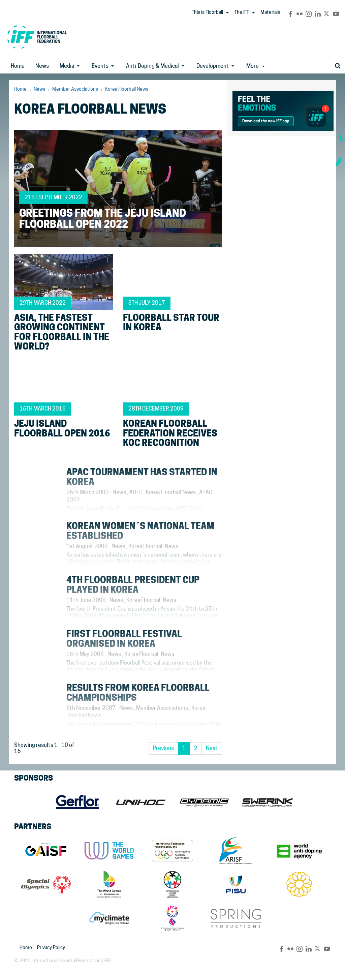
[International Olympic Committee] (172, 851)
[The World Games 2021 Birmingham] (109, 884)
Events (100, 66)
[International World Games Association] (109, 851)
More (252, 66)
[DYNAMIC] (204, 802)
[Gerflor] (77, 802)
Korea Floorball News (126, 89)
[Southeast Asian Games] (299, 884)
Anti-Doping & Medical (152, 66)
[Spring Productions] (236, 918)
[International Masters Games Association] (172, 884)
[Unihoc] (140, 802)
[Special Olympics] (45, 884)
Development (212, 66)
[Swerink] (267, 802)
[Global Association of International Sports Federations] (45, 851)
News (42, 66)
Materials (270, 12)
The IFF (241, 12)
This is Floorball (207, 12)
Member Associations (75, 89)
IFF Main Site (37, 37)
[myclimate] (109, 918)
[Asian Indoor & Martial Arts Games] (172, 918)
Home (18, 66)
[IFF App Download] (283, 110)
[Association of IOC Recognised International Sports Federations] (236, 851)
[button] (227, 13)
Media (67, 66)
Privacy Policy (51, 947)
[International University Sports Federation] (236, 884)
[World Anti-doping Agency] (299, 851)
